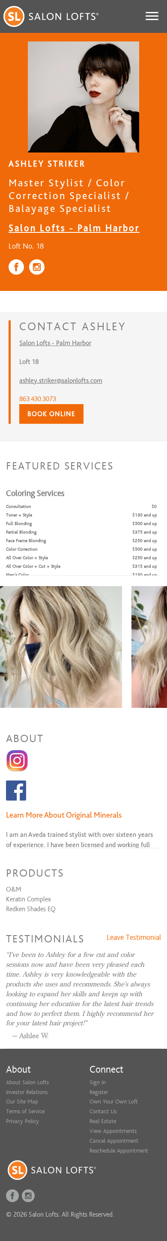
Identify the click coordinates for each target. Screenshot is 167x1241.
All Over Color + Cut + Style (33, 566)
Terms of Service (25, 1111)
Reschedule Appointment (118, 1150)
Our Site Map (22, 1101)
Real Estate (102, 1121)
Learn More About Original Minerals (64, 814)
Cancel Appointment (113, 1141)
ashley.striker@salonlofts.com (60, 380)
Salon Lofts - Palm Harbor (74, 228)
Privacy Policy (22, 1121)
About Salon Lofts (27, 1082)
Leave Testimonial (134, 938)
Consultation (18, 506)
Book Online (51, 414)
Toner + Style (19, 515)
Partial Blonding (21, 532)
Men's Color (17, 575)
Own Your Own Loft (113, 1101)
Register (98, 1092)
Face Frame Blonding (26, 540)
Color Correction (22, 549)
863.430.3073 (37, 399)
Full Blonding (19, 523)
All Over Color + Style (27, 557)
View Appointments (113, 1131)
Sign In (97, 1082)
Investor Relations (27, 1092)
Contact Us (102, 1111)
